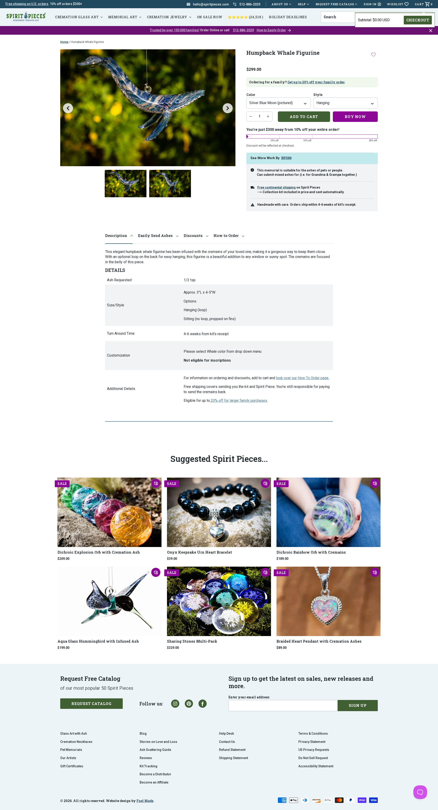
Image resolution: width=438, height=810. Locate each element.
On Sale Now (209, 17)
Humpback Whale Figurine (87, 42)
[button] (155, 483)
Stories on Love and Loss (158, 742)
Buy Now (355, 116)
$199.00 (63, 648)
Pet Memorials (71, 750)
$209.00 (63, 558)
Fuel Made (144, 801)
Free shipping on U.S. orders (26, 4)
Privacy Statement (311, 742)
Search (328, 11)
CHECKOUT (417, 20)
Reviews (146, 758)
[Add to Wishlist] (373, 54)
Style (317, 95)
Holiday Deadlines (288, 17)
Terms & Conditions (313, 733)
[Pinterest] (189, 703)
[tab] (119, 236)
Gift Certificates (71, 766)
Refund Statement (232, 750)
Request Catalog (91, 703)
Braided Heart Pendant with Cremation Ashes (319, 641)
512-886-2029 (243, 30)
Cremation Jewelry (167, 17)
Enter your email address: (249, 697)
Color (250, 95)
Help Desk (226, 733)
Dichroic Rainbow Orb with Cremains (311, 552)
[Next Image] (228, 108)
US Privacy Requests (313, 750)
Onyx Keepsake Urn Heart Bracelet (199, 552)
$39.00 (172, 558)
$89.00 (281, 648)
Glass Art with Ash (73, 733)
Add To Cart (304, 116)
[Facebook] (202, 703)
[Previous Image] (68, 108)
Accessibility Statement (315, 766)
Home (64, 42)
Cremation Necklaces (76, 742)
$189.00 (282, 558)
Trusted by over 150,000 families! (174, 30)
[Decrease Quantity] (251, 116)
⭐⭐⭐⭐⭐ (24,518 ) (245, 17)
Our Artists (68, 758)
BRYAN (286, 158)
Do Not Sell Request (313, 758)
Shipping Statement (233, 758)
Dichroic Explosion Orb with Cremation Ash (98, 552)
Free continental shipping (276, 187)
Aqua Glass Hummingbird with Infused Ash (98, 641)
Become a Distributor (155, 774)
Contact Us (227, 742)
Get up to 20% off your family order (315, 82)
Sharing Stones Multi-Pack (192, 641)
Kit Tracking (148, 766)
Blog (143, 733)
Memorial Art (122, 17)
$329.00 (173, 648)
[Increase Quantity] (268, 116)
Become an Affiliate (154, 782)
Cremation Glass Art (77, 17)
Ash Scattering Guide (155, 750)
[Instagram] (175, 703)
